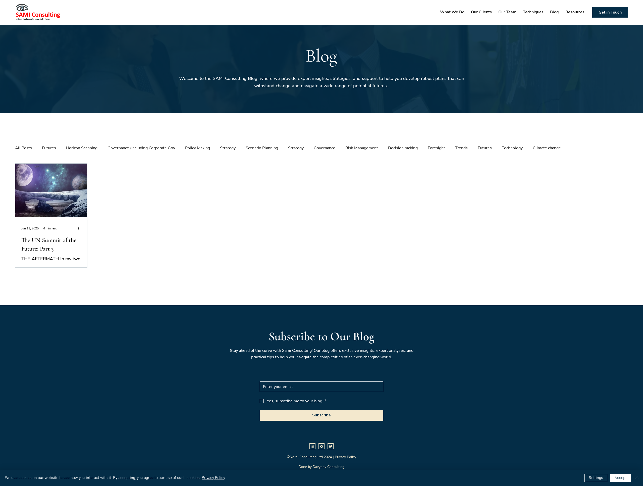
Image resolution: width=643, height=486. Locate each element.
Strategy (228, 148)
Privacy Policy (213, 477)
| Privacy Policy (344, 457)
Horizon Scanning (81, 148)
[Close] (637, 478)
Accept (621, 477)
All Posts (23, 148)
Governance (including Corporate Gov (141, 148)
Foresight (436, 148)
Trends (461, 148)
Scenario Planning (262, 148)
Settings (596, 477)
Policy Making (197, 148)
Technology (512, 148)
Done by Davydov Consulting (321, 466)
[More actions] (80, 228)
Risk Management (361, 148)
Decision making (403, 148)
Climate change (547, 148)
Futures (49, 148)
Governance (324, 148)
